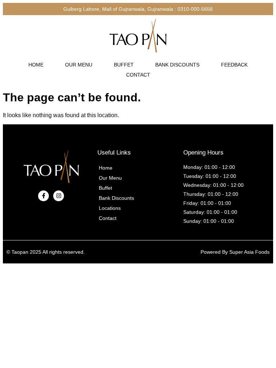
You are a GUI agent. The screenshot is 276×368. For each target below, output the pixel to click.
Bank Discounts (177, 65)
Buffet (124, 65)
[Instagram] (58, 195)
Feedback (234, 65)
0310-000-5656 (195, 9)
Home (35, 65)
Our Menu (78, 65)
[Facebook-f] (43, 195)
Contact (138, 75)
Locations (110, 208)
